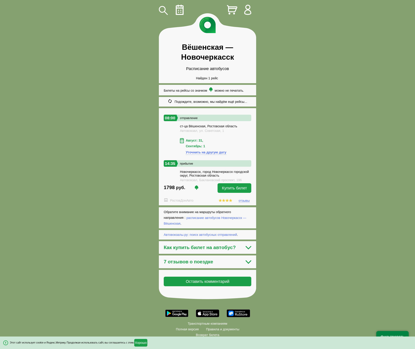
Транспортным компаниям (207, 323)
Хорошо (141, 342)
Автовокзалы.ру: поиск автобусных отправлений (200, 234)
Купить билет (234, 188)
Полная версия (187, 329)
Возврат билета (207, 335)
